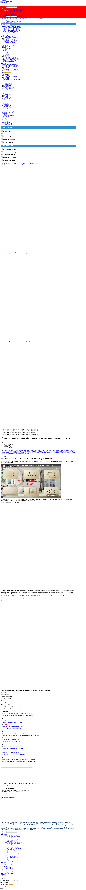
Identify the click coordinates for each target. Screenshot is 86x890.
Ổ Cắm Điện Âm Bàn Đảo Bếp (8, 111)
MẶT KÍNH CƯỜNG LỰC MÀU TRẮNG (10, 37)
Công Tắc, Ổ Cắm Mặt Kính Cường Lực (15, 9)
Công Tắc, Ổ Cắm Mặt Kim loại (8, 81)
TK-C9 (42, 18)
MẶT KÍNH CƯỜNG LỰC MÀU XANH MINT (11, 79)
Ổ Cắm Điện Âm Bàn (6, 106)
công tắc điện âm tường (63, 450)
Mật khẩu (4, 882)
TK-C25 (4, 50)
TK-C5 (4, 51)
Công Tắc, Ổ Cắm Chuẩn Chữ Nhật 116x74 (8, 18)
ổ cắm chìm (24, 451)
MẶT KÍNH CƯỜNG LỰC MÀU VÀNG (10, 40)
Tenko (28, 453)
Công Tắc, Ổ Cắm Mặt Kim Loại (14, 10)
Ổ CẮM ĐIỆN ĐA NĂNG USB (7, 120)
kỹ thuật (4, 862)
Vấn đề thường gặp (8, 864)
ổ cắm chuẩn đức (38, 451)
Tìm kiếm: (4, 7)
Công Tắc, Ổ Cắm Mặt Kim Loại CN (14, 17)
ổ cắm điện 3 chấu (54, 451)
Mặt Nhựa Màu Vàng (36, 18)
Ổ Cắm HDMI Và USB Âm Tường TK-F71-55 (11, 741)
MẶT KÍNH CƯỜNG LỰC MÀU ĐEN (10, 66)
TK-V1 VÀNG (5, 96)
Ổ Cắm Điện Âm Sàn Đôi (7, 114)
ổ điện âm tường (11, 453)
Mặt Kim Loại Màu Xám (7, 84)
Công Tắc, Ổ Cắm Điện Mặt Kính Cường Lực (11, 65)
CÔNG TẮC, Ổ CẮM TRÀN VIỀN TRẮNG (10, 60)
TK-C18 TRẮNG (6, 38)
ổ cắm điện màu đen (55, 452)
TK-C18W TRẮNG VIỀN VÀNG (9, 39)
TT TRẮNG (5, 93)
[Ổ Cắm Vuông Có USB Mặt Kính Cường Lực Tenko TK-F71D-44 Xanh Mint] (17, 713)
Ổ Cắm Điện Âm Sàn (6, 113)
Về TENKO (4, 866)
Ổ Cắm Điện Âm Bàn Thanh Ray (8, 112)
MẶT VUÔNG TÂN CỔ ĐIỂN (8, 87)
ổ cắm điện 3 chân (46, 451)
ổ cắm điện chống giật (14, 452)
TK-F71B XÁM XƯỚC (7, 86)
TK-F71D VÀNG (6, 74)
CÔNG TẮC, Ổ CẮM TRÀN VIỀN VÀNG (10, 62)
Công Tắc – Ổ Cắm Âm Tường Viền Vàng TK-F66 (12, 728)
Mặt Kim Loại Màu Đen (7, 82)
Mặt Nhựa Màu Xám (7, 54)
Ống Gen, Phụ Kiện (6, 122)
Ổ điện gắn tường (22, 453)
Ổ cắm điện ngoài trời (6, 121)
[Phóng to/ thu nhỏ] (0, 888)
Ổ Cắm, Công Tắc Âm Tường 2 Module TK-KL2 (12, 722)
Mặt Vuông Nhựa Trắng (7, 91)
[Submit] (2, 8)
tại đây (23, 708)
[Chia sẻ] (2, 888)
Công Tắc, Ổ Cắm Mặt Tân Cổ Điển (10, 31)
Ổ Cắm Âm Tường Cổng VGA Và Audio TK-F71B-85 (12, 748)
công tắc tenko (5, 451)
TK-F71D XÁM (6, 77)
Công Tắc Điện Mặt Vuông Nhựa (14, 11)
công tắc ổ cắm (71, 450)
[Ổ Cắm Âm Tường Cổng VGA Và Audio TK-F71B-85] (12, 746)
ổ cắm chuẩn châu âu (31, 451)
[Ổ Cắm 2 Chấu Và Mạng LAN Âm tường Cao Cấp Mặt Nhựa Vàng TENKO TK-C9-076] (11, 22)
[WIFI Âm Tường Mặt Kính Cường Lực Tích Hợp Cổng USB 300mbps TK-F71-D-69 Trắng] (20, 733)
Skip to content (3, 0)
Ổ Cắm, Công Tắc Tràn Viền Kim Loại (10, 99)
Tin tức (3, 869)
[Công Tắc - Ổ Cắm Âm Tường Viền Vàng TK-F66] (12, 726)
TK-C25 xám (5, 55)
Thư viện (4, 875)
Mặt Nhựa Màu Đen (7, 44)
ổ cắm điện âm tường (62, 451)
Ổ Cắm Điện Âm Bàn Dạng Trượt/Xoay (10, 110)
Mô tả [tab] (4, 456)
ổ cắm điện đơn (38, 452)
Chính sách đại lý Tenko (9, 868)
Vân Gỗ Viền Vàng (6, 104)
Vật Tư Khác (4, 117)
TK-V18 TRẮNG (6, 72)
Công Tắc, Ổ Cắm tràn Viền (7, 98)
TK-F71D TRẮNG (6, 70)
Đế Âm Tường (5, 118)
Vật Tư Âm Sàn (6, 116)
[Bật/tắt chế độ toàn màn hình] (1, 888)
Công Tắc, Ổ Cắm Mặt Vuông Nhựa (9, 88)
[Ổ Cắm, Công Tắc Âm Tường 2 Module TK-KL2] (12, 720)
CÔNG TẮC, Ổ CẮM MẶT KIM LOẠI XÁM (11, 30)
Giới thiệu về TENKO (9, 867)
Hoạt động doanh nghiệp (10, 871)
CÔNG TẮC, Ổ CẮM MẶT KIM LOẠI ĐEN (11, 28)
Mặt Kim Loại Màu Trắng (8, 124)
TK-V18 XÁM (6, 78)
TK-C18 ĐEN (5, 35)
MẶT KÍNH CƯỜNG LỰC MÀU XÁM (10, 41)
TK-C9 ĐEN (5, 47)
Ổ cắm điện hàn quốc (46, 452)
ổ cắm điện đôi (32, 452)
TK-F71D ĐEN (6, 67)
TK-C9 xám (5, 56)
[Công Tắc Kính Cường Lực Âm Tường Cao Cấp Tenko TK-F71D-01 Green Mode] (18, 759)
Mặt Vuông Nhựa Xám (7, 97)
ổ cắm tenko (69, 452)
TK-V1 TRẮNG (6, 92)
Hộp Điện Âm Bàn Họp (7, 107)
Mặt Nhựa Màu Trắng (7, 48)
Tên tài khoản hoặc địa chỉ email (8, 880)
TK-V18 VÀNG (6, 75)
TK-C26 (4, 46)
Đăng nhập (11, 884)
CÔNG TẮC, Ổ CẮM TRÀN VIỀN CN (9, 59)
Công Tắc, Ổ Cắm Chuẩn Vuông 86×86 (13, 8)
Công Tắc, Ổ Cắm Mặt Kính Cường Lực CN (10, 33)
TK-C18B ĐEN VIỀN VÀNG (8, 36)
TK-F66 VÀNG (6, 95)
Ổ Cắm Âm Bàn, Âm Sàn (10, 22)
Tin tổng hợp (7, 872)
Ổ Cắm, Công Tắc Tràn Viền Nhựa (9, 101)
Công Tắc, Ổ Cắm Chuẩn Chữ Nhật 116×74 (14, 15)
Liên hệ (3, 874)
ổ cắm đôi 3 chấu (62, 452)
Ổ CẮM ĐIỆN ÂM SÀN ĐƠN (8, 115)
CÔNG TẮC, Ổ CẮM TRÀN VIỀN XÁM (10, 63)
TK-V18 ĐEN (5, 68)
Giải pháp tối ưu (8, 863)
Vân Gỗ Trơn (5, 103)
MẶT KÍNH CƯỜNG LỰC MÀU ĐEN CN (10, 34)
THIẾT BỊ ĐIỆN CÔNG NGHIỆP (8, 123)
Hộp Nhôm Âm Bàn (6, 108)
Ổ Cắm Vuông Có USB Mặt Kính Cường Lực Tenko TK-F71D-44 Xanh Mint (17, 715)
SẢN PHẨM (4, 834)
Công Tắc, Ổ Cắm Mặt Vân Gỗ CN (9, 57)
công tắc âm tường (54, 450)
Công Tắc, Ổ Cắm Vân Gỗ (12, 12)
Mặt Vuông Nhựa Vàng (7, 94)
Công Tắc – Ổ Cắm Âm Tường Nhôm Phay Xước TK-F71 (14, 754)
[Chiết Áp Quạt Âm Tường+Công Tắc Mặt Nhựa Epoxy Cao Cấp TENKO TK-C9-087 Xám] (10, 21)
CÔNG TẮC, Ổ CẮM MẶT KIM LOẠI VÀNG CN (12, 29)
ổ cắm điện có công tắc (24, 452)
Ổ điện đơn (17, 453)
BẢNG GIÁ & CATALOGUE (7, 873)
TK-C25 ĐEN (5, 45)
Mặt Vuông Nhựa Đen (7, 89)
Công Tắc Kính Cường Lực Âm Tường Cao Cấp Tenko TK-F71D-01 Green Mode (19, 761)
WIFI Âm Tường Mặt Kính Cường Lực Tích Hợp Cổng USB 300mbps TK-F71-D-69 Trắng (20, 735)
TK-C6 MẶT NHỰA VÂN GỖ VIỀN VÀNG (10, 58)
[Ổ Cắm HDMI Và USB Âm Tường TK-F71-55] (11, 739)
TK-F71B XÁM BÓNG (7, 85)
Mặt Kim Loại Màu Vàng (7, 83)
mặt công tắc (11, 451)
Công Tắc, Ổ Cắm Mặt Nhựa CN (14, 20)
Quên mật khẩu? (3, 886)
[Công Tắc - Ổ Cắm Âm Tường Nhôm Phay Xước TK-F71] (13, 752)
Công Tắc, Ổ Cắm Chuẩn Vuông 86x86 (9, 64)
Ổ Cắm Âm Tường (17, 451)
